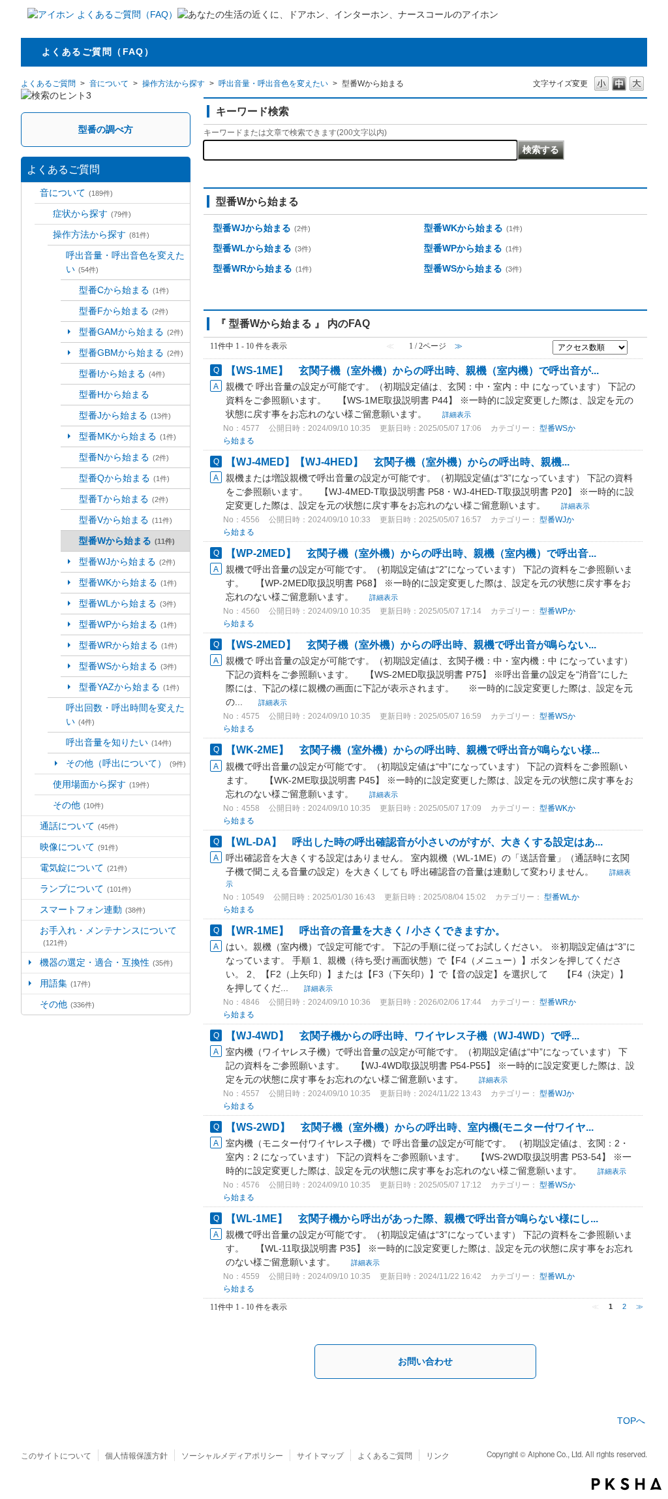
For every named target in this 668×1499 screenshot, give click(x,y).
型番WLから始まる (127, 603)
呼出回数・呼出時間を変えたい (125, 714)
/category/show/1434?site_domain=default (70, 478)
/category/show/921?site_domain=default (57, 743)
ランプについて (85, 888)
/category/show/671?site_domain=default (44, 784)
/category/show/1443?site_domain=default (70, 395)
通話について (79, 826)
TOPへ (631, 1420)
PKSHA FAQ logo (626, 1483)
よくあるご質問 (48, 83)
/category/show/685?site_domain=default (70, 415)
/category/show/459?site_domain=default (44, 805)
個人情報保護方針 (136, 1454)
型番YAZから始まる (129, 687)
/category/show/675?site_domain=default (57, 715)
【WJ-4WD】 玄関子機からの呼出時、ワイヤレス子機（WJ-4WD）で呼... (402, 1035)
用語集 (65, 983)
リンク (437, 1454)
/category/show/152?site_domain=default (70, 499)
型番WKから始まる (128, 582)
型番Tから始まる (123, 499)
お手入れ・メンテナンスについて (108, 936)
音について (109, 83)
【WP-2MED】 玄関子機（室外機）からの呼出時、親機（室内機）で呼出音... (411, 553)
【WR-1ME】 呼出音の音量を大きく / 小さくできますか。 (366, 930)
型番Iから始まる (122, 373)
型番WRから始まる (128, 645)
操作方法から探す (173, 83)
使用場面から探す (101, 784)
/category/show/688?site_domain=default (70, 520)
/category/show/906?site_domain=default (70, 311)
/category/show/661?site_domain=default (44, 214)
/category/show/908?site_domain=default (70, 374)
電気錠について (83, 867)
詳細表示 (456, 414)
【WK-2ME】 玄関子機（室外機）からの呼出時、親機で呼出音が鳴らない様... (413, 749)
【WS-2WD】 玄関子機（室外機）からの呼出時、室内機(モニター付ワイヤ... (410, 1127)
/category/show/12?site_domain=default (31, 889)
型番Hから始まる (114, 394)
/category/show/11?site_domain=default (31, 868)
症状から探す (92, 213)
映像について (79, 847)
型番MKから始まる (127, 436)
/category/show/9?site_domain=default (31, 826)
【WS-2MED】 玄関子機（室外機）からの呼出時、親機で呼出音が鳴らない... (411, 644)
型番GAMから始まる (131, 331)
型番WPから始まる (128, 624)
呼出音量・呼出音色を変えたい (273, 83)
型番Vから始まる (125, 519)
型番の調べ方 (105, 129)
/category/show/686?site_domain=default (70, 541)
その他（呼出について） (126, 763)
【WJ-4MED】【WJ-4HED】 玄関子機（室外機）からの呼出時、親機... (397, 461)
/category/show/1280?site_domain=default (70, 290)
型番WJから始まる (127, 561)
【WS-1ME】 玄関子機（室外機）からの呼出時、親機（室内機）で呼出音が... (412, 370)
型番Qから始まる (124, 478)
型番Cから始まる (124, 290)
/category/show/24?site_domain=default (57, 262)
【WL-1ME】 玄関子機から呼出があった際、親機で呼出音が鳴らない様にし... (412, 1218)
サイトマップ (320, 1454)
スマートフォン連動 (92, 909)
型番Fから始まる (123, 311)
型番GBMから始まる (131, 352)
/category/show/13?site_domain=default (31, 910)
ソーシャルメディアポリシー (232, 1454)
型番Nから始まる (124, 457)
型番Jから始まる (125, 415)
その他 (78, 805)
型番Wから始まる (127, 540)
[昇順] (635, 346)
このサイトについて (56, 1454)
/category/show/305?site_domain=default (31, 936)
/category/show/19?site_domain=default (31, 1004)
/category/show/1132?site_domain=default (70, 457)
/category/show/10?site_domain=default (31, 847)
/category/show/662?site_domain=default (44, 235)
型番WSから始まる (128, 666)
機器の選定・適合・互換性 (106, 962)
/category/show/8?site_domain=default (31, 193)
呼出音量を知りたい (119, 742)
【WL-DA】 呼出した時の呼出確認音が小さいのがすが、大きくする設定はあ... (414, 841)
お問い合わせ (425, 1361)
